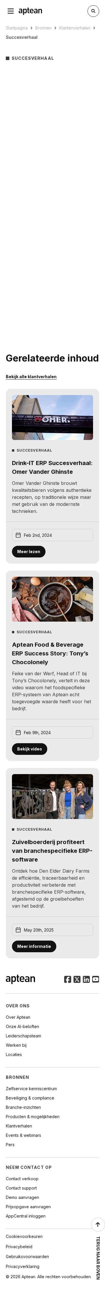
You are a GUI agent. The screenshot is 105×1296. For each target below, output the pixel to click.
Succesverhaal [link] (22, 37)
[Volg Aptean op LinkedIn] (86, 980)
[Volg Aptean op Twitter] (77, 980)
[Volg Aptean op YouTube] (95, 980)
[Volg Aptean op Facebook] (67, 980)
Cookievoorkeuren (24, 1236)
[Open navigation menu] (11, 11)
